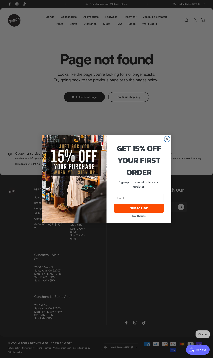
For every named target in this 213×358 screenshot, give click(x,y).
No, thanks (139, 216)
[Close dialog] (167, 139)
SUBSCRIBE (139, 208)
